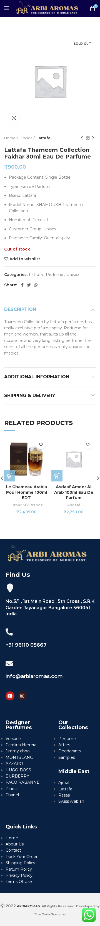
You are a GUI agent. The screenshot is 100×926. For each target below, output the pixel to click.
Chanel (12, 794)
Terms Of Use (19, 881)
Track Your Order (22, 856)
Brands (26, 138)
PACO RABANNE (22, 782)
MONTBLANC (19, 757)
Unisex (72, 274)
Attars (64, 744)
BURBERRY (17, 776)
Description (20, 309)
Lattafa (43, 138)
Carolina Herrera (21, 744)
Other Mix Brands (26, 505)
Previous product (82, 138)
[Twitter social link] (28, 285)
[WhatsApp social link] (35, 285)
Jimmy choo (18, 750)
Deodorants (69, 750)
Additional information (36, 376)
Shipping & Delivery (29, 395)
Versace (13, 738)
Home (10, 138)
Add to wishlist (24, 259)
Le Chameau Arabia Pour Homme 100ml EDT (26, 492)
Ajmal (63, 782)
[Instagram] (22, 695)
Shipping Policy (20, 862)
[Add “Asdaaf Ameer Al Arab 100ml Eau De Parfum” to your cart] (56, 475)
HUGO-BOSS (18, 770)
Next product (93, 138)
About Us (15, 844)
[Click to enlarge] (13, 118)
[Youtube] (10, 695)
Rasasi (64, 795)
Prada (11, 788)
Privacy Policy (19, 875)
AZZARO (14, 763)
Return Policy (19, 869)
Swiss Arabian (71, 801)
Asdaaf (73, 505)
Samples (66, 757)
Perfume (54, 274)
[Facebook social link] (22, 285)
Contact (13, 850)
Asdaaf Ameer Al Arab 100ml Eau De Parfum (73, 492)
